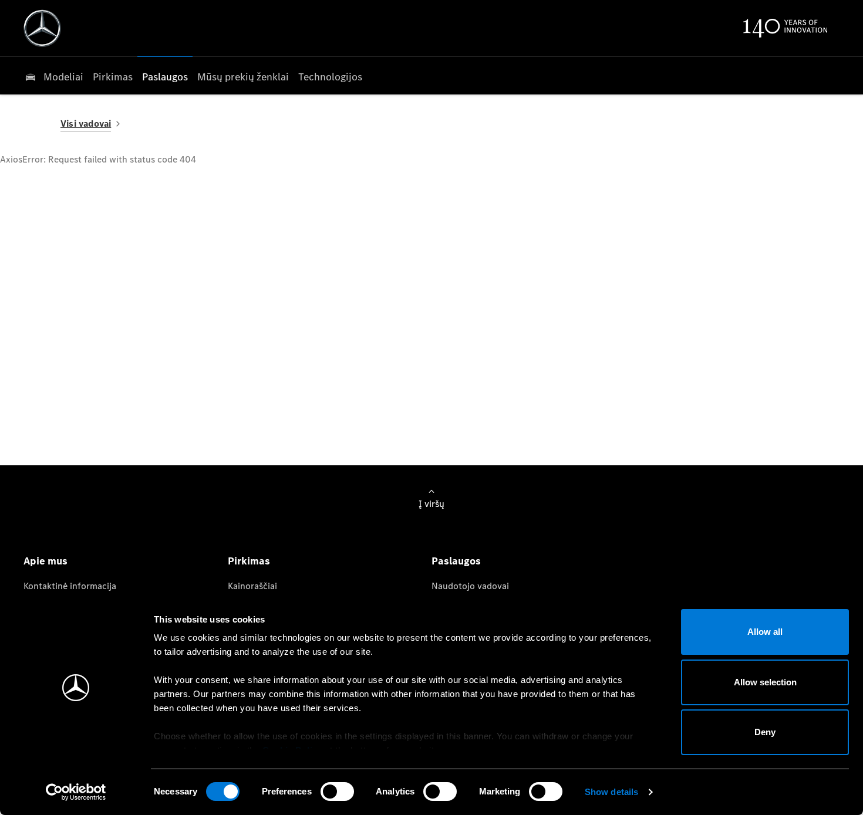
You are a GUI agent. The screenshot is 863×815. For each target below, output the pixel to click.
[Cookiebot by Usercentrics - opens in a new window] (76, 792)
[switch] (337, 791)
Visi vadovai (85, 123)
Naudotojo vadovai (470, 586)
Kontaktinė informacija (69, 586)
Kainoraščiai (252, 586)
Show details (611, 792)
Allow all (765, 632)
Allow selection (765, 682)
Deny (765, 732)
